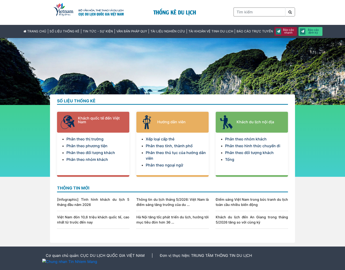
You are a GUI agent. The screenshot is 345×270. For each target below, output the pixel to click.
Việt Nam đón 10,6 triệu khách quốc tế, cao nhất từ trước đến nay (93, 219)
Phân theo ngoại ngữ (164, 165)
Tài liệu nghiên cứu (167, 31)
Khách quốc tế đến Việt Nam (99, 120)
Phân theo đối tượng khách (90, 152)
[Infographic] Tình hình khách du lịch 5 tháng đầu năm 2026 (93, 202)
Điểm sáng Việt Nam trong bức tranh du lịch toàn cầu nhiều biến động (252, 202)
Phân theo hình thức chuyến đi (252, 145)
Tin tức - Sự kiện (98, 31)
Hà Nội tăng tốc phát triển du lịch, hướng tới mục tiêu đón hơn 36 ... (172, 219)
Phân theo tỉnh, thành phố (169, 145)
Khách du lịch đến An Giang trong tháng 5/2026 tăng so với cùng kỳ (252, 219)
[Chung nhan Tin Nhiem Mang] (69, 261)
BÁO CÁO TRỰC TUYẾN (255, 31)
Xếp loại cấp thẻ (160, 139)
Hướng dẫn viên (171, 122)
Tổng (229, 159)
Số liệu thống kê (64, 31)
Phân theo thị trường (85, 139)
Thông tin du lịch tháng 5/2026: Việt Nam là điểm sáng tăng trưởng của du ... (172, 202)
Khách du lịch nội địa (255, 122)
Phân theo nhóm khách (87, 159)
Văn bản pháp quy (131, 31)
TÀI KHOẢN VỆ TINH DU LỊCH (210, 31)
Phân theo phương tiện (86, 145)
